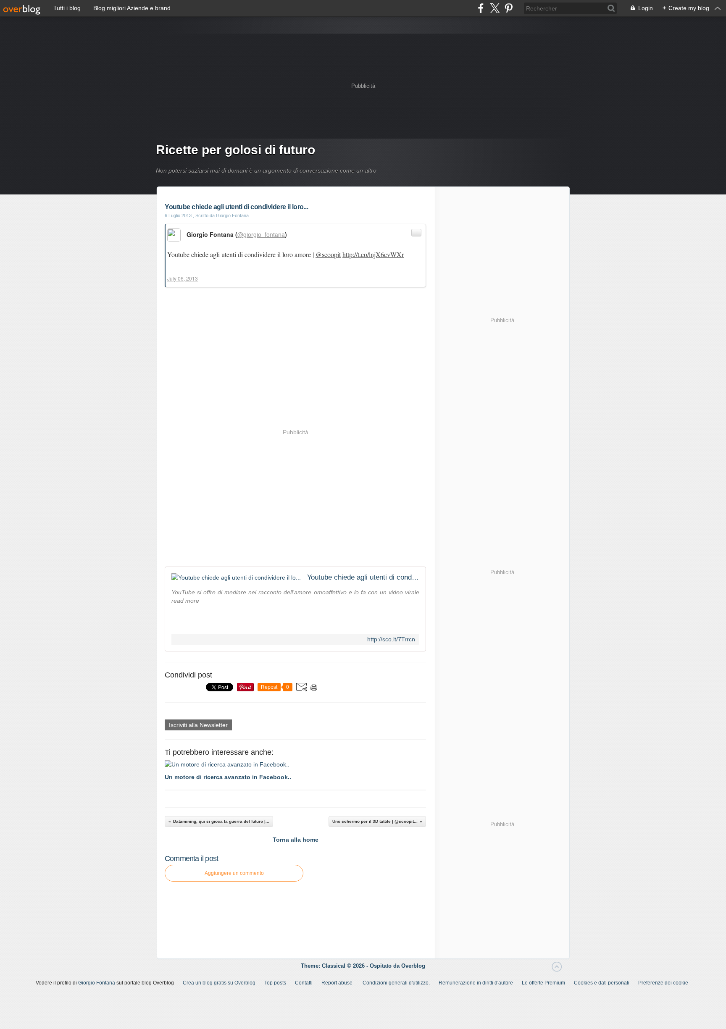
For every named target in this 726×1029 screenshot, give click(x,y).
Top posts (275, 983)
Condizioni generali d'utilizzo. (396, 983)
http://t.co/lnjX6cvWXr (373, 254)
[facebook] (481, 8)
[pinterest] (508, 8)
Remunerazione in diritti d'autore (476, 983)
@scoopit (328, 254)
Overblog (413, 966)
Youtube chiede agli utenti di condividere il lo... (363, 577)
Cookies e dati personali (601, 983)
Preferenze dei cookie (663, 983)
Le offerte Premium (543, 983)
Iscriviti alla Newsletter (198, 725)
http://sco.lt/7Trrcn (391, 639)
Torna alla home (295, 839)
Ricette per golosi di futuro (235, 150)
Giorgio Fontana (96, 983)
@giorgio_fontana (261, 234)
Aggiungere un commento (234, 873)
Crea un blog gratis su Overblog (219, 983)
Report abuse (337, 983)
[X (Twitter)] (494, 8)
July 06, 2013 (182, 278)
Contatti (304, 983)
